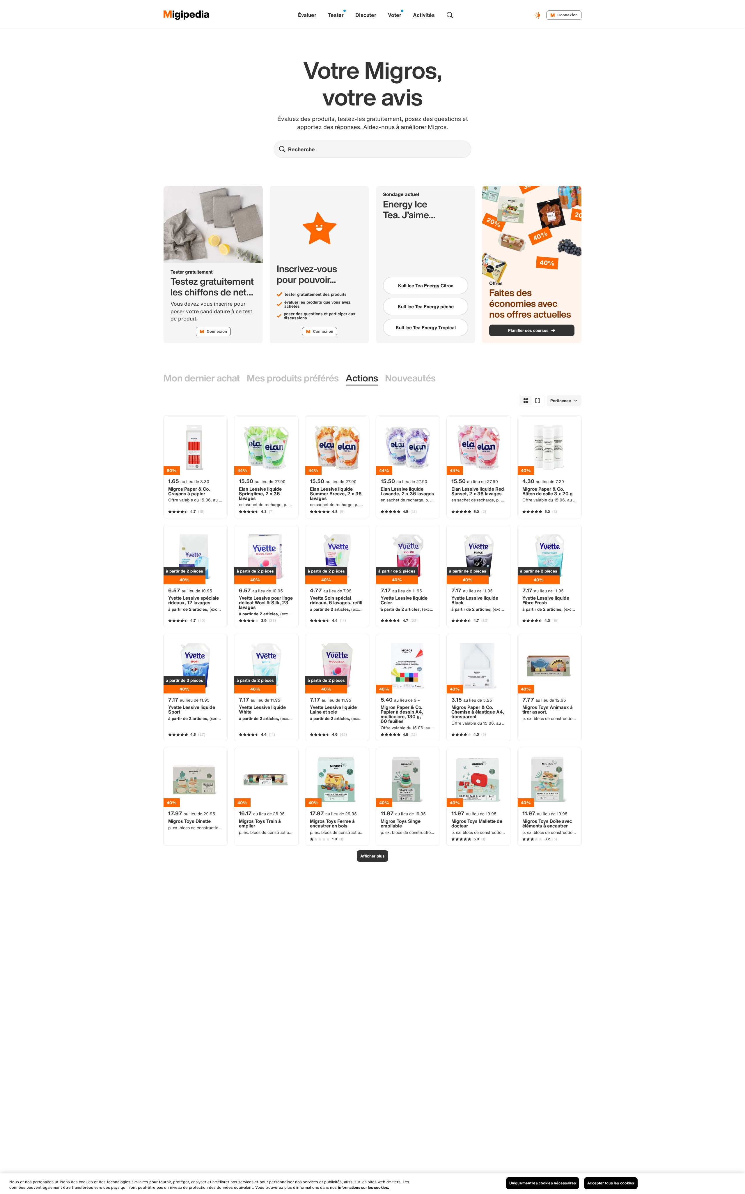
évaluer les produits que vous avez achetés (317, 304)
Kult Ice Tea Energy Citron (425, 285)
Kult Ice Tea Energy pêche (426, 306)
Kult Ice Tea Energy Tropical (426, 327)
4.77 (331, 590)
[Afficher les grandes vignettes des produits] (537, 400)
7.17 (401, 590)
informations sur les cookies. (363, 1188)
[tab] (202, 378)
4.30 (543, 481)
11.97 (403, 813)
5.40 (400, 699)
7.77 (544, 699)
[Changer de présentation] (538, 15)
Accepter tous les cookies (610, 1183)
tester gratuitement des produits (316, 294)
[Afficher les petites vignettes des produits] (526, 400)
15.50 (262, 481)
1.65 (188, 481)
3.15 (471, 699)
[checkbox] (425, 285)
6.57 (190, 590)
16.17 (262, 813)
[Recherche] (450, 15)
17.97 (191, 813)
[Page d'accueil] (187, 15)
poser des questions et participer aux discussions (319, 316)
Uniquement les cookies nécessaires (542, 1183)
